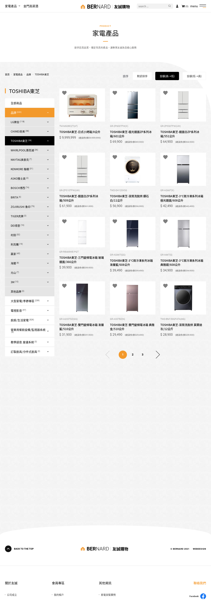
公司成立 (12, 594)
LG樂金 (15, 122)
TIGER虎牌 (17, 216)
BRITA (14, 197)
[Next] (158, 355)
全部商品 (16, 103)
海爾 (13, 263)
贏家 (13, 254)
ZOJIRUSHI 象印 (20, 207)
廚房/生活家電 (20, 320)
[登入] (177, 6)
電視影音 (16, 310)
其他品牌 (16, 291)
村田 (13, 235)
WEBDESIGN (199, 548)
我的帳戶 (59, 594)
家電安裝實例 (108, 594)
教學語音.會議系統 (22, 342)
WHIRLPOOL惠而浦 (22, 150)
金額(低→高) (194, 76)
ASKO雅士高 (18, 178)
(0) (186, 6)
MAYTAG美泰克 (20, 160)
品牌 (13, 113)
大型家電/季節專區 (22, 301)
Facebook (194, 596)
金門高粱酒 (30, 6)
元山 (13, 273)
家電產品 (11, 6)
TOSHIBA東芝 (19, 141)
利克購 (15, 244)
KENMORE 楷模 (20, 169)
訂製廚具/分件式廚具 (24, 352)
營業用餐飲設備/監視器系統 (28, 330)
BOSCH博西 (18, 188)
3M (12, 282)
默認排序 (142, 76)
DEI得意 (15, 225)
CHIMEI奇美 (18, 131)
